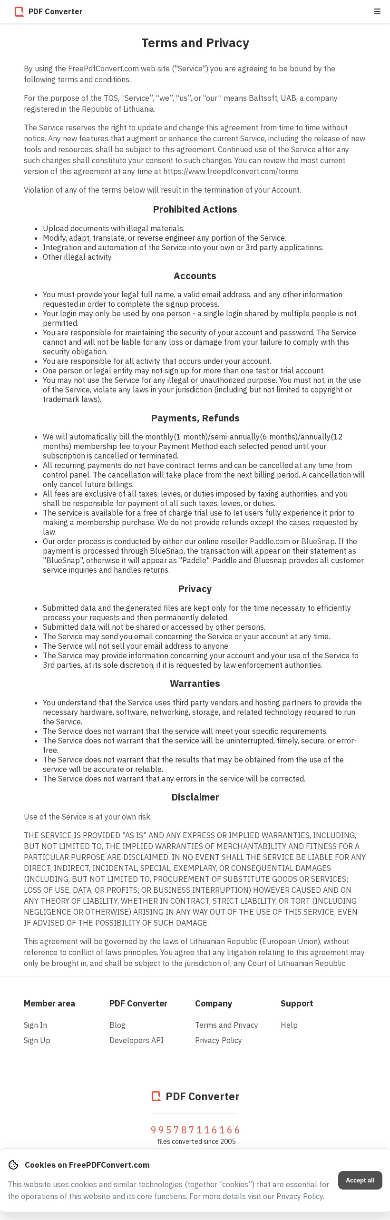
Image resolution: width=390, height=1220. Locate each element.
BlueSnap (318, 541)
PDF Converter (138, 1003)
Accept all (360, 1180)
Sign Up (37, 1040)
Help (289, 1025)
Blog (117, 1025)
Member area (49, 1003)
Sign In (35, 1025)
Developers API (136, 1040)
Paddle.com (270, 541)
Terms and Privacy (226, 1025)
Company (214, 1003)
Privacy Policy (218, 1040)
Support (297, 1003)
